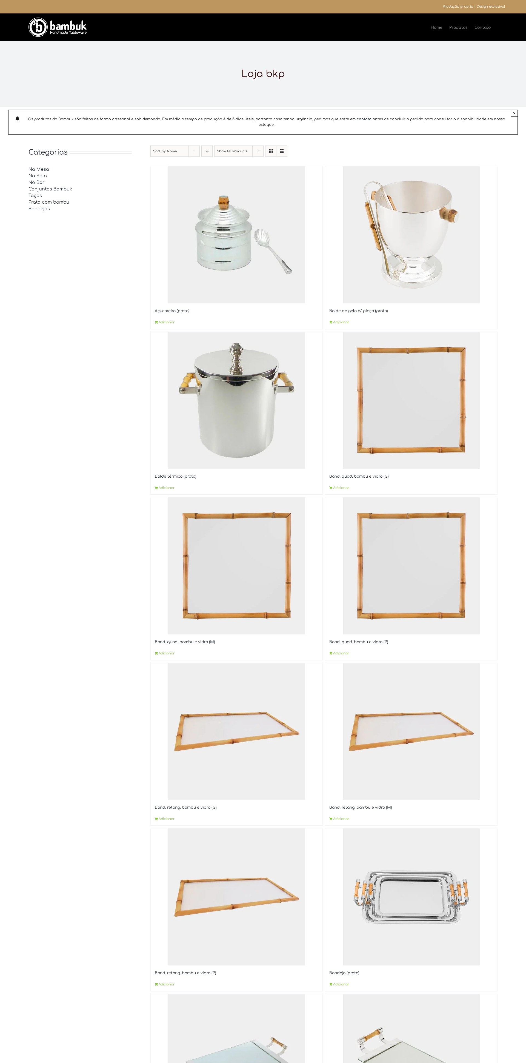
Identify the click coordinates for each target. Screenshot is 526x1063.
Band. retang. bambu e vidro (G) (186, 807)
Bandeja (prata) (344, 973)
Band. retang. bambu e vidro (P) (185, 973)
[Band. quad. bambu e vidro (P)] (411, 565)
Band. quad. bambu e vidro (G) (359, 476)
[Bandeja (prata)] (411, 896)
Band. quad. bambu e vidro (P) (358, 642)
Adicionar (167, 322)
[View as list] (281, 151)
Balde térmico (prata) (175, 476)
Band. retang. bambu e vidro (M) (360, 807)
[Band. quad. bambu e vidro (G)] (411, 400)
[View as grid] (270, 151)
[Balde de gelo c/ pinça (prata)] (411, 234)
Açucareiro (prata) (172, 311)
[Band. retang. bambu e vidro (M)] (411, 731)
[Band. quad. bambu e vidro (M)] (236, 565)
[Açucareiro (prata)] (236, 234)
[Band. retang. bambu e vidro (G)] (236, 731)
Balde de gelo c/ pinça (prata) (358, 311)
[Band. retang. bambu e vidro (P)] (236, 896)
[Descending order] (207, 151)
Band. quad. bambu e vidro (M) (185, 642)
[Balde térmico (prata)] (236, 400)
